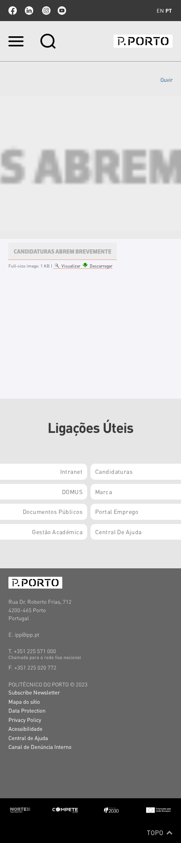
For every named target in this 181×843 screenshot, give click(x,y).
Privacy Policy (24, 719)
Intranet (71, 471)
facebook (12, 10)
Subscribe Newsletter (34, 692)
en (160, 10)
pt (168, 10)
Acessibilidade (25, 728)
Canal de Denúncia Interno (40, 746)
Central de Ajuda (28, 737)
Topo (156, 832)
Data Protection (26, 710)
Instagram (45, 10)
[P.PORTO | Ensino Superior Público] (143, 41)
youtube (62, 10)
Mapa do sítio (24, 701)
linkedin (29, 10)
